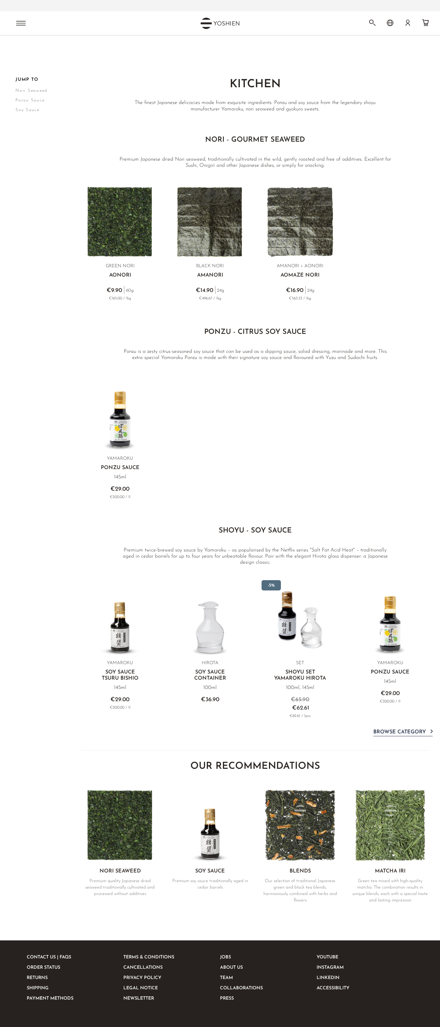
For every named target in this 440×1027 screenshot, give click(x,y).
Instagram (330, 967)
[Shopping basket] (425, 23)
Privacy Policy (142, 977)
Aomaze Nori (300, 275)
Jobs (225, 957)
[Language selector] (390, 23)
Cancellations (143, 967)
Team (226, 977)
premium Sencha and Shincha (195, 6)
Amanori (210, 275)
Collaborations (241, 988)
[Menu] (21, 24)
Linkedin (328, 977)
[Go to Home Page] (19, 52)
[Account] (408, 23)
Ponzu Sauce (120, 467)
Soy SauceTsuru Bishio (120, 675)
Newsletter (138, 998)
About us (231, 967)
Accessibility (333, 988)
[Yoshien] (220, 23)
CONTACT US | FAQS (49, 957)
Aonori (120, 275)
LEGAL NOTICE (140, 988)
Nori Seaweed (31, 91)
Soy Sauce (27, 110)
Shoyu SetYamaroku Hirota (300, 675)
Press (227, 998)
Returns (37, 977)
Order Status (43, 967)
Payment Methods (50, 998)
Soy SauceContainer (210, 675)
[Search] (372, 23)
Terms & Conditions (148, 957)
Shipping (38, 988)
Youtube (327, 957)
